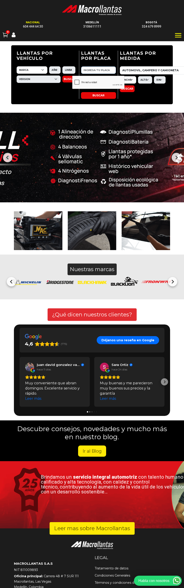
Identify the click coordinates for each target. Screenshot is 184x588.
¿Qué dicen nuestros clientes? (92, 314)
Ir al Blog (92, 451)
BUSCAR (70, 79)
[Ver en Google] (29, 367)
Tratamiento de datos (111, 568)
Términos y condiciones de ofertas (121, 583)
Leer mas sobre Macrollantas (92, 528)
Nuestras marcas (92, 269)
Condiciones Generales (112, 575)
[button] (19, 381)
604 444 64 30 (33, 26)
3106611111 (92, 26)
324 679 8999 (151, 26)
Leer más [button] (33, 398)
